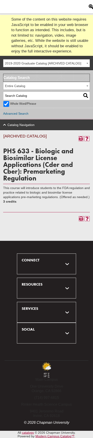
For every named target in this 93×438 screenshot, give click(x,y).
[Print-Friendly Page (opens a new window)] (81, 138)
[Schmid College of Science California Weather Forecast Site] (46, 371)
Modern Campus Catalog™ (54, 436)
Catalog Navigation (21, 125)
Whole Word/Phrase (23, 103)
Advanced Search (15, 113)
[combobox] (46, 63)
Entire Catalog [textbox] (15, 86)
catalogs (28, 432)
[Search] (85, 95)
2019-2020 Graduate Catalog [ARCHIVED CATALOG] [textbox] (43, 63)
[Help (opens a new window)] (86, 138)
